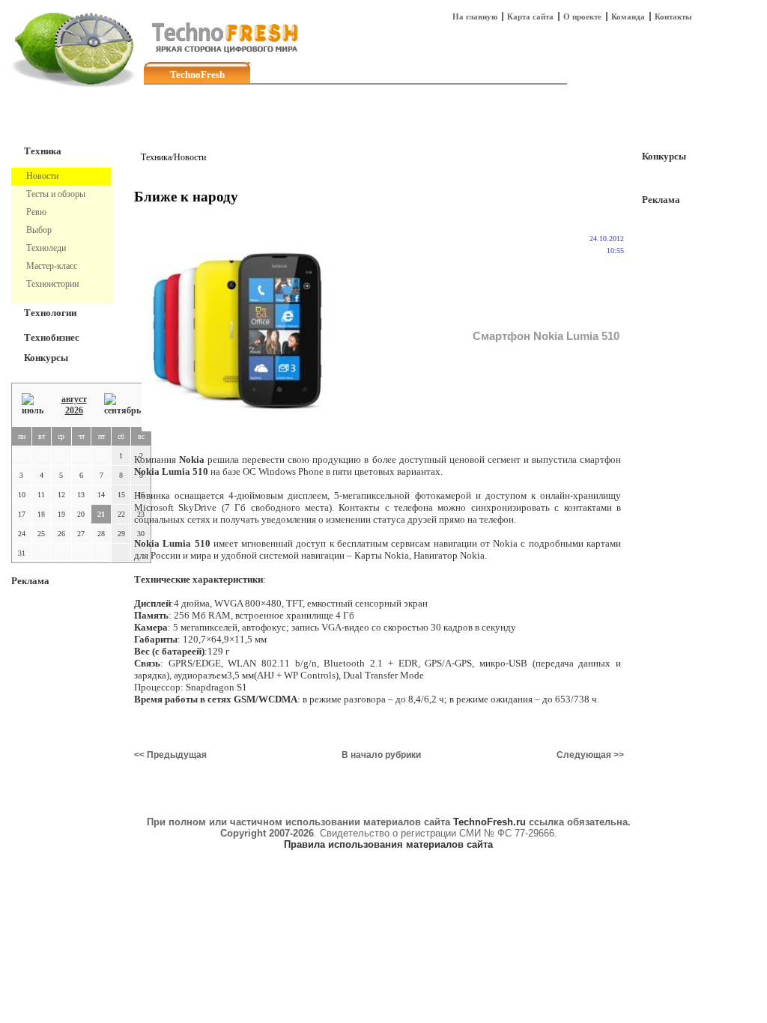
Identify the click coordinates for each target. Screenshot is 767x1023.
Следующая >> (590, 755)
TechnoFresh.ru (489, 822)
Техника (42, 151)
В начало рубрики (381, 755)
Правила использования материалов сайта (388, 844)
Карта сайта (530, 16)
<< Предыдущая (170, 755)
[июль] (32, 405)
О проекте (582, 16)
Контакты (673, 16)
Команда (628, 16)
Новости (190, 157)
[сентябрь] (122, 405)
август (74, 399)
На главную (474, 16)
